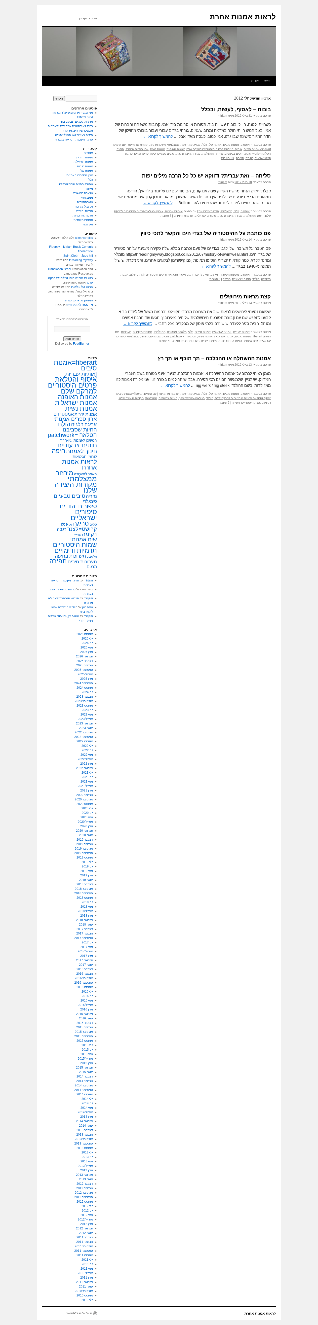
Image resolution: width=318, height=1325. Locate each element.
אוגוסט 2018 (85, 897)
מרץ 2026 (86, 652)
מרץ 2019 (86, 875)
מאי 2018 (86, 906)
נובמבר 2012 (84, 1188)
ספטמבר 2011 (83, 1251)
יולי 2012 (87, 1206)
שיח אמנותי (250, 341)
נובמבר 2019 (84, 844)
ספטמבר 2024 (83, 683)
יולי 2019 (87, 862)
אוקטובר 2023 (84, 701)
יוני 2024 (87, 692)
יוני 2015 (87, 1049)
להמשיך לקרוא (158, 136)
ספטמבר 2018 (83, 893)
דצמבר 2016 (85, 969)
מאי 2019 (86, 871)
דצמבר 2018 (85, 884)
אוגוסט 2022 (85, 741)
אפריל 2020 (85, 822)
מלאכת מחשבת (190, 144)
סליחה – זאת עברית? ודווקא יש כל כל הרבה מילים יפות (206, 176)
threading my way (81, 260)
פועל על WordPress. (79, 1313)
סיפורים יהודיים (78, 506)
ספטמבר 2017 (83, 938)
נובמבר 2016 (84, 973)
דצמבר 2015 (85, 1023)
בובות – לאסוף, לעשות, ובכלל (236, 109)
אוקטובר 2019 (84, 848)
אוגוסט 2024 (85, 687)
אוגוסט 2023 (85, 705)
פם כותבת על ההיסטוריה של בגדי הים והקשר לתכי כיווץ (205, 233)
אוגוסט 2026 (85, 634)
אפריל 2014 (85, 1112)
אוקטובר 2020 (84, 799)
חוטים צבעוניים (234, 153)
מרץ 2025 (86, 678)
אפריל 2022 (85, 759)
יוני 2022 (87, 750)
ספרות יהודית (84, 211)
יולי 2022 (87, 746)
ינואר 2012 (86, 1233)
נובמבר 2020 (84, 795)
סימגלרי (90, 501)
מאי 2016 (86, 1000)
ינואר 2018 (86, 924)
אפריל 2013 (85, 1166)
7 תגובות (224, 402)
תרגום (92, 567)
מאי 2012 (86, 1215)
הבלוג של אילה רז (82, 287)
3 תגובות (165, 215)
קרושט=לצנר (263, 158)
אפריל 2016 (85, 1005)
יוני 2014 (87, 1103)
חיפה (260, 215)
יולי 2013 (87, 1152)
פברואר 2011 (84, 1282)
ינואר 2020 (86, 835)
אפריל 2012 (85, 1219)
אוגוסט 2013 (85, 1148)
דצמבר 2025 (85, 661)
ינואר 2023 (86, 728)
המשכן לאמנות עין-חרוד (78, 440)
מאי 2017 (86, 947)
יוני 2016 (87, 996)
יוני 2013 (87, 1157)
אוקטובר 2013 (84, 1139)
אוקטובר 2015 (84, 1032)
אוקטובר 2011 (84, 1246)
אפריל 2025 (85, 674)
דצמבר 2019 (85, 839)
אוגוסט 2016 (85, 987)
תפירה (240, 158)
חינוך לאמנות (81, 451)
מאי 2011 (86, 1268)
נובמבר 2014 (84, 1081)
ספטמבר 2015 (83, 1036)
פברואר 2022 (84, 768)
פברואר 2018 (84, 920)
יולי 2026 (87, 638)
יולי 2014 (87, 1099)
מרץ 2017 (86, 956)
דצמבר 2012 (85, 1183)
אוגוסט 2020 (85, 804)
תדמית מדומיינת (138, 144)
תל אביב (92, 556)
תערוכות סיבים (190, 341)
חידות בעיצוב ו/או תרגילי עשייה (74, 135)
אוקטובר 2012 (84, 1192)
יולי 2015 (87, 1045)
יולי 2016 (87, 991)
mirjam (222, 115)
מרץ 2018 (86, 915)
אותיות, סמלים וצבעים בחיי (76, 121)
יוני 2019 (87, 866)
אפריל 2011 (85, 1273)
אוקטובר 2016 (84, 978)
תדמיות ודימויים (183, 215)
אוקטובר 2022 (84, 732)
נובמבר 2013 (84, 1134)
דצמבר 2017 (85, 929)
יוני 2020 (87, 813)
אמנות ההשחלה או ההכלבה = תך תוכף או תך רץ (214, 358)
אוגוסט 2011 (85, 1255)
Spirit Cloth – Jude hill (78, 255)
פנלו (64, 524)
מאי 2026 (86, 647)
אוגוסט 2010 (85, 1295)
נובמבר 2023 (84, 696)
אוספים (245, 144)
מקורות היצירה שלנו (188, 153)
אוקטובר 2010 (84, 1291)
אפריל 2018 (85, 911)
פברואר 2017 (84, 960)
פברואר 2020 (84, 830)
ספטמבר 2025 (83, 670)
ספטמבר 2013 (83, 1143)
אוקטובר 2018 (84, 889)
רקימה (249, 158)
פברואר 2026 (84, 656)
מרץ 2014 (86, 1116)
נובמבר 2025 (84, 665)
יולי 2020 (87, 808)
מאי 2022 (86, 754)
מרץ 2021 (86, 790)
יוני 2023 (87, 710)
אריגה (90, 424)
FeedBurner (81, 343)
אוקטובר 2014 (84, 1085)
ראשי (267, 81)
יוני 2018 (87, 902)
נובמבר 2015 (84, 1027)
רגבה (62, 529)
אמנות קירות (86, 414)
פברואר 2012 (84, 1228)
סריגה (129, 153)
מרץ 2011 (86, 1277)
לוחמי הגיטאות (85, 456)
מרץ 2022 (86, 763)
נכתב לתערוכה (84, 206)
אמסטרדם (63, 414)
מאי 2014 (86, 1108)
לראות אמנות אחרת (243, 17)
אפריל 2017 (85, 951)
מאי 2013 (86, 1161)
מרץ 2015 (86, 1063)
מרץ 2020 (86, 826)
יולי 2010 (87, 1300)
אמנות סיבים (231, 144)
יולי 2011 (87, 1259)
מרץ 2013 (86, 1170)
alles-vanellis (84, 238)
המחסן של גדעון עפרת (79, 300)
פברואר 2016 (84, 1014)
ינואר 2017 (86, 965)
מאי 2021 (86, 781)
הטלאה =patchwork (258, 153)
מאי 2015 (86, 1054)
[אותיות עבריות (174, 211)
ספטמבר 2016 (83, 982)
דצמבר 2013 (85, 1130)
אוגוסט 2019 (85, 857)
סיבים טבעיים (165, 153)
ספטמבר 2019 (83, 853)
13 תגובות (227, 158)
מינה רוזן (87, 607)
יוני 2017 (87, 942)
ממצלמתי (173, 144)
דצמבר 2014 (85, 1076)
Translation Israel (59, 269)
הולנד (120, 149)
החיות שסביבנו (80, 430)
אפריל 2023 (85, 719)
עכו (70, 524)
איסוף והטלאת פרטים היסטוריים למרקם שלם (214, 149)
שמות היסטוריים (232, 341)
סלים (93, 524)
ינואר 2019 (86, 880)
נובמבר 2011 (84, 1242)
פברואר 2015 (84, 1067)
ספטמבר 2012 (83, 1197)
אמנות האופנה (175, 149)
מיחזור (219, 153)
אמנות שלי (215, 144)
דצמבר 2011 (85, 1237)
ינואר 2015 (86, 1072)
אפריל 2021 (85, 786)
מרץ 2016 (86, 1009)
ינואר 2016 (86, 1018)
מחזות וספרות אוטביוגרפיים (76, 184)
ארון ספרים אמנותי (137, 149)
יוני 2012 (87, 1210)
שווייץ (77, 535)
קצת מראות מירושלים (245, 296)
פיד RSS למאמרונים (80, 305)
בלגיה (77, 424)
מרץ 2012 (86, 1224)
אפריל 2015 (85, 1058)
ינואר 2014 (86, 1125)
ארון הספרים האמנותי (79, 175)
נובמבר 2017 (84, 933)
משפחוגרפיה (158, 144)
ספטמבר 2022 (83, 737)
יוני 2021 (87, 777)
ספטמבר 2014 (83, 1090)
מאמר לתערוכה (85, 474)
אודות (255, 81)
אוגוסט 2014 (85, 1094)
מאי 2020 (86, 817)
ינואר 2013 (86, 1179)
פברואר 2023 (84, 723)
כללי (204, 144)
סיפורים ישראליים (145, 153)
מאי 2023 (86, 714)
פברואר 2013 (84, 1175)
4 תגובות (164, 341)
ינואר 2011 (86, 1286)
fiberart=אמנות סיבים (257, 149)
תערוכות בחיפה (70, 556)
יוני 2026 (87, 643)
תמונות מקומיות (142, 332)
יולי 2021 (87, 772)
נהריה (91, 496)
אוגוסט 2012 (85, 1201)
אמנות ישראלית (222, 332)
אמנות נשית (157, 149)
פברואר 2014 (84, 1121)
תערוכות (126, 332)
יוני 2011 (87, 1264)
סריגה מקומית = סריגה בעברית (74, 139)
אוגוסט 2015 (85, 1040)
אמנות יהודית (241, 332)
